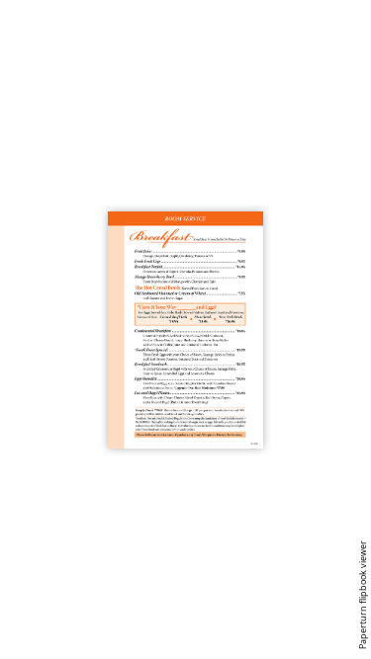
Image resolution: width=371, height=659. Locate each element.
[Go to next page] (54, 329)
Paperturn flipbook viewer (362, 594)
